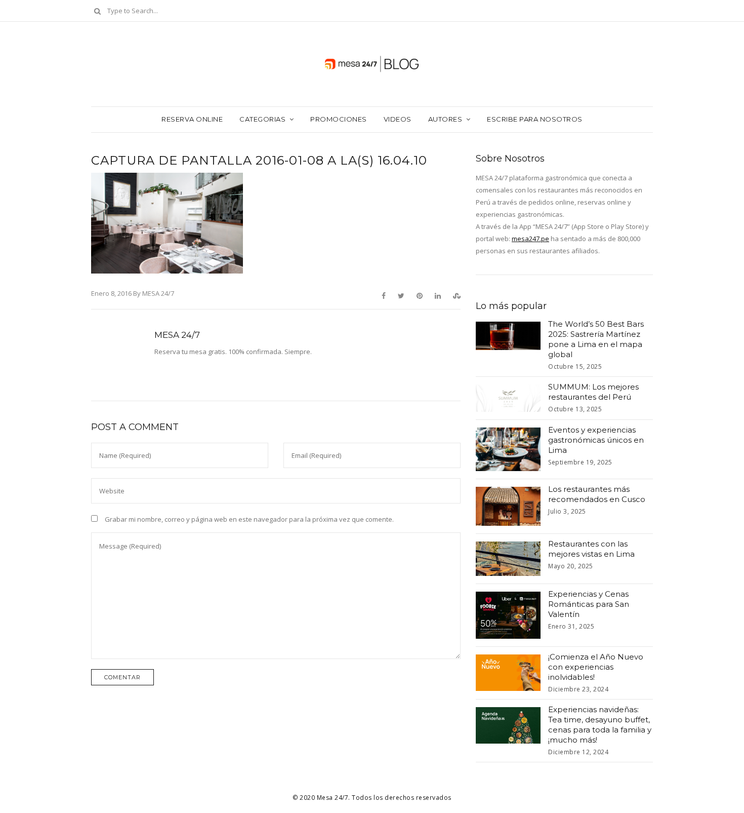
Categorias (262, 119)
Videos (397, 119)
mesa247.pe (530, 238)
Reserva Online (192, 119)
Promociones (338, 119)
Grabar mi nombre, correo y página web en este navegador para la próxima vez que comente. (249, 519)
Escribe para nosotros (535, 119)
